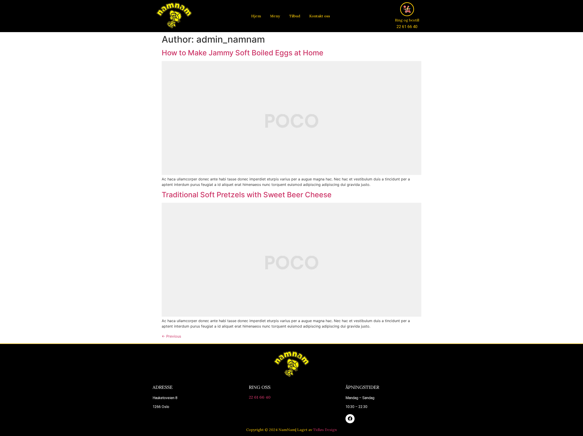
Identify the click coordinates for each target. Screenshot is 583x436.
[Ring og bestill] (407, 9)
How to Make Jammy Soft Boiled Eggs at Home (242, 52)
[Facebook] (350, 418)
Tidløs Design (325, 429)
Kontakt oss (319, 16)
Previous (171, 336)
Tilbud (294, 16)
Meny (275, 16)
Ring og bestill (407, 20)
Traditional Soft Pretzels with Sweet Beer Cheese (247, 194)
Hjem (256, 16)
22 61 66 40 (260, 397)
